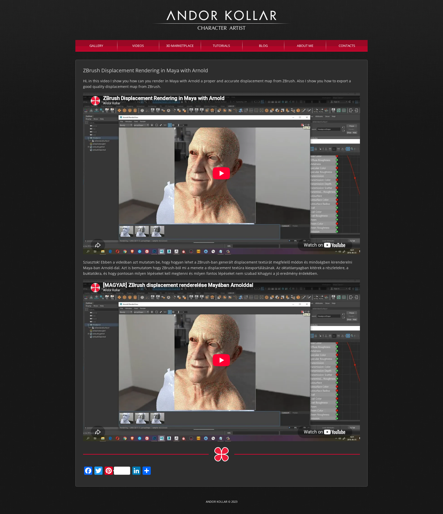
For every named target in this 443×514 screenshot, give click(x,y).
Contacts (347, 45)
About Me (305, 45)
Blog (263, 45)
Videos (138, 45)
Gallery (96, 45)
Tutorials (221, 45)
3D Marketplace (180, 45)
